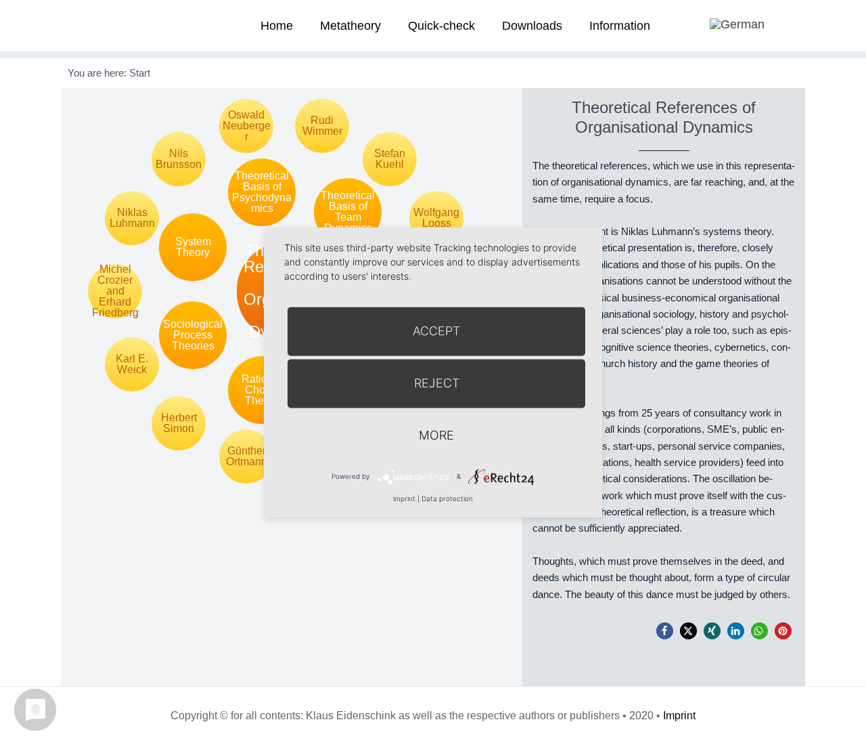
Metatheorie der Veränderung (111, 25)
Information (619, 26)
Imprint (679, 715)
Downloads (532, 26)
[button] (664, 630)
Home (276, 26)
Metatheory (350, 26)
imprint (404, 498)
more (436, 435)
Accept (436, 331)
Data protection (447, 498)
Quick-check (441, 26)
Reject (436, 383)
